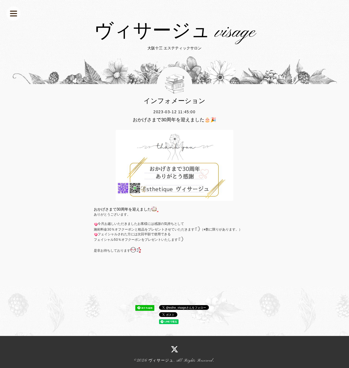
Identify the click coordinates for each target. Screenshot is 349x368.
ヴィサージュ (161, 360)
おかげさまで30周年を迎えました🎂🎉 (174, 119)
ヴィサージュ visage (174, 32)
